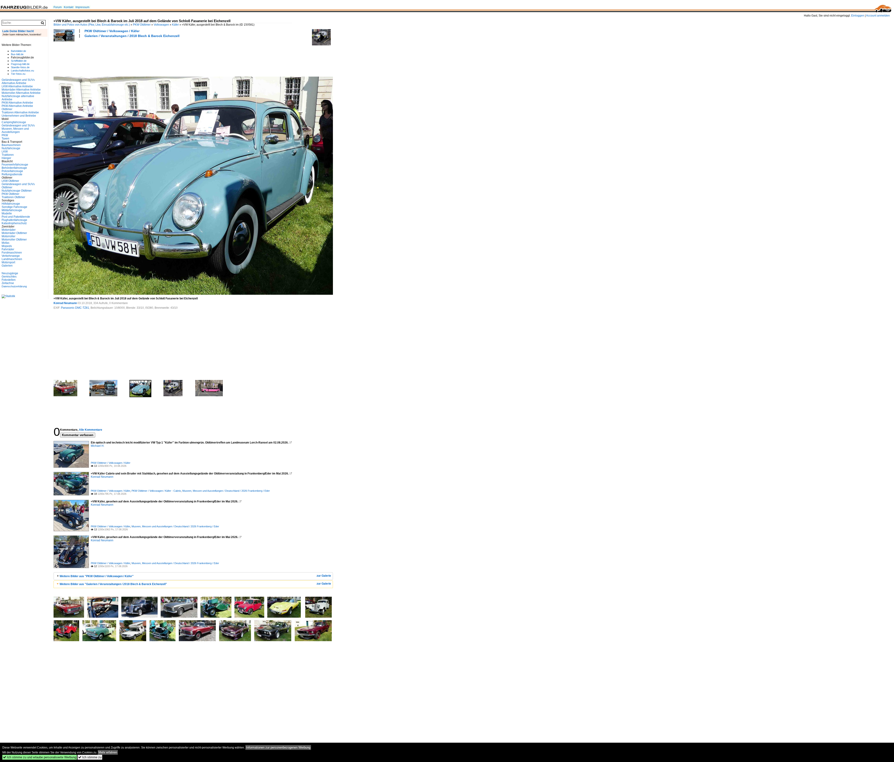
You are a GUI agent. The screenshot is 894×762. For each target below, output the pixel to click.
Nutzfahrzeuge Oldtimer (17, 190)
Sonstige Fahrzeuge (14, 207)
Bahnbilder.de (18, 51)
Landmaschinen (12, 259)
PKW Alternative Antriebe (17, 102)
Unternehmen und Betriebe (19, 115)
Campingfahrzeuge (14, 122)
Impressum (82, 7)
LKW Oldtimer (10, 181)
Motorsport (8, 262)
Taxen (5, 138)
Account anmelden (878, 15)
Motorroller (8, 236)
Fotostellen (9, 279)
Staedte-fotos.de (20, 67)
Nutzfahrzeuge (11, 148)
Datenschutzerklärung (14, 286)
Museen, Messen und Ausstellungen (15, 130)
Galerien (7, 265)
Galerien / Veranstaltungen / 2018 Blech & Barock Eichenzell (132, 36)
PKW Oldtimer (142, 24)
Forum (58, 7)
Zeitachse (8, 283)
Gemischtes (9, 276)
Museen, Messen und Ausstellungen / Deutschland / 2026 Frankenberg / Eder (226, 490)
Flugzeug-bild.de (20, 64)
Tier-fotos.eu (18, 73)
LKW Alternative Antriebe (17, 86)
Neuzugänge (10, 273)
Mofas (5, 242)
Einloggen (857, 15)
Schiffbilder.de (19, 60)
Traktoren (8, 154)
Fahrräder (8, 249)
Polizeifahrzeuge (12, 171)
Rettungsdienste (12, 174)
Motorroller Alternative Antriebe (21, 93)
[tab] (193, 576)
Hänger (6, 158)
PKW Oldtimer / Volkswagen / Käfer (112, 31)
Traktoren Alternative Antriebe (20, 112)
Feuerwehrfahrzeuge (15, 164)
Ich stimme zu (90, 757)
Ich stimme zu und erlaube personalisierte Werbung (39, 757)
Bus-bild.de (17, 54)
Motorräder (9, 229)
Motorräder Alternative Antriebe (21, 89)
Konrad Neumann (65, 303)
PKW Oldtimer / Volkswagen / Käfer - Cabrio (156, 490)
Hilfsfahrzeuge (11, 203)
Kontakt (68, 7)
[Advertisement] (138, 56)
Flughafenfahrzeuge (14, 220)
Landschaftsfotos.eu (22, 70)
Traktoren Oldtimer (13, 197)
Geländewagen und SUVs (18, 125)
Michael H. (97, 445)
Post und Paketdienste (16, 216)
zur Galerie (324, 575)
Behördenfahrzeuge (14, 167)
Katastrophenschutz (14, 223)
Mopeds (7, 246)
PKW (5, 135)
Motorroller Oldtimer (14, 239)
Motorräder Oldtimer (14, 233)
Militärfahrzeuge (12, 210)
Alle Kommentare (90, 429)
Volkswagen (161, 24)
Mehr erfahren (107, 752)
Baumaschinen (11, 145)
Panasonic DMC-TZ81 (75, 307)
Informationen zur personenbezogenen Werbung (278, 747)
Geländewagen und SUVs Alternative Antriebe (18, 81)
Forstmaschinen (12, 252)
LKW (5, 151)
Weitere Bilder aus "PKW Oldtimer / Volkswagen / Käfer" (97, 576)
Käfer (175, 24)
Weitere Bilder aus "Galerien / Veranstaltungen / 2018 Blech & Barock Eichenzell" (113, 584)
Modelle (7, 213)
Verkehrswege (11, 255)
